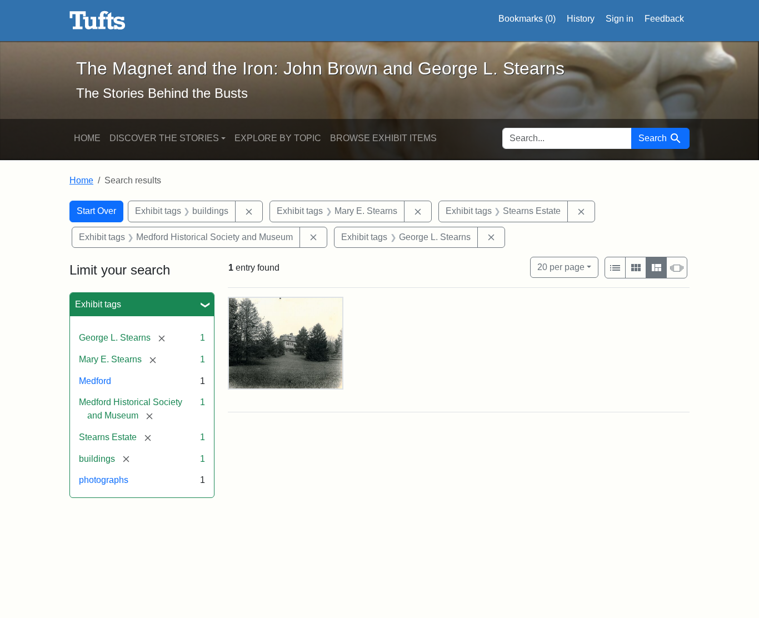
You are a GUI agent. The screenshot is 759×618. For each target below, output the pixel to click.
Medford (95, 381)
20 (561, 267)
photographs (103, 480)
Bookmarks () (527, 18)
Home (87, 138)
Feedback (664, 18)
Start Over (96, 211)
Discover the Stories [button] (164, 138)
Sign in (619, 18)
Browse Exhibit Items (383, 138)
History (581, 18)
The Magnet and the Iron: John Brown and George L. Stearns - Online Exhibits (97, 20)
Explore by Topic (277, 138)
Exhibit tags (98, 304)
